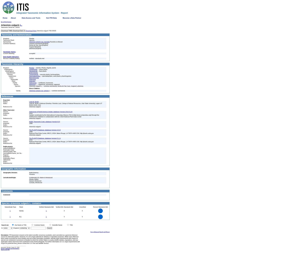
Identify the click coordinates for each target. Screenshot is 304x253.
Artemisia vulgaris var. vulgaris (39, 91)
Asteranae (32, 79)
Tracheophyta (33, 74)
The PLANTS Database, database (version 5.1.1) (45, 138)
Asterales (32, 81)
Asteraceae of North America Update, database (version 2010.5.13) (50, 112)
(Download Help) (31, 31)
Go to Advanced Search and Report (100, 232)
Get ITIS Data (51, 18)
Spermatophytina (34, 76)
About (13, 18)
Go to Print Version (6, 22)
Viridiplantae (33, 69)
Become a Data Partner (72, 18)
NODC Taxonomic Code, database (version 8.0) (44, 122)
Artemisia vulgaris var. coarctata (39, 42)
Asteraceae (33, 83)
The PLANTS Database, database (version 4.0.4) (45, 130)
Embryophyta (33, 73)
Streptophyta (33, 71)
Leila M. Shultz (34, 102)
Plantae (31, 68)
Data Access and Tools (31, 18)
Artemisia (32, 84)
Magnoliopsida (34, 78)
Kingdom (16, 228)
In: (2, 228)
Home (5, 18)
